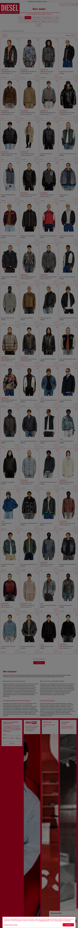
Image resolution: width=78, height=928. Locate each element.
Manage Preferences (44, 920)
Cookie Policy (67, 920)
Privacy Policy (58, 920)
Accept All (68, 924)
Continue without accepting (10, 924)
